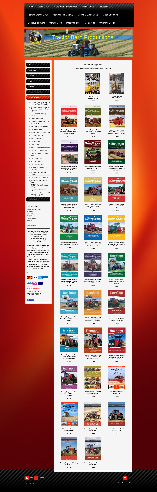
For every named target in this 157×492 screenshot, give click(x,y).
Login (129, 478)
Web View (121, 483)
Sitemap (41, 478)
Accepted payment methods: (35, 273)
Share (31, 300)
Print (31, 478)
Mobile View (129, 483)
